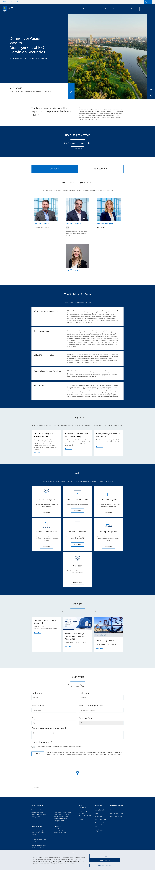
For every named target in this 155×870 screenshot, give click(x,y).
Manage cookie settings (104, 865)
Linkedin (33, 818)
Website (81, 819)
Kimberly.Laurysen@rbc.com (39, 831)
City (33, 718)
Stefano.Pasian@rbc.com (61, 818)
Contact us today (78, 148)
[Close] (152, 854)
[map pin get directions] (77, 773)
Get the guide (46, 512)
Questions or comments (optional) (49, 728)
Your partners (100, 169)
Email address (38, 706)
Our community (102, 9)
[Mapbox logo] (35, 788)
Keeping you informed (116, 816)
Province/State (86, 718)
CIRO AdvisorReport (100, 819)
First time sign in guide (116, 813)
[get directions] (77, 773)
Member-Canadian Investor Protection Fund (100, 825)
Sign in (112, 810)
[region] (77, 775)
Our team (74, 9)
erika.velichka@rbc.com (60, 831)
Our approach (87, 9)
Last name (84, 693)
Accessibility (98, 816)
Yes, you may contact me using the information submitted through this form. (59, 746)
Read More (37, 633)
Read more (37, 453)
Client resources (117, 9)
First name (36, 693)
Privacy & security (100, 810)
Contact (146, 9)
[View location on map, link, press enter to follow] (77, 775)
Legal (96, 813)
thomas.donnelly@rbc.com (39, 814)
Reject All (104, 856)
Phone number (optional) (91, 706)
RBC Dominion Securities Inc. (11, 2)
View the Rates (77, 582)
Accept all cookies (105, 860)
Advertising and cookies (99, 831)
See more (77, 658)
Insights (131, 9)
